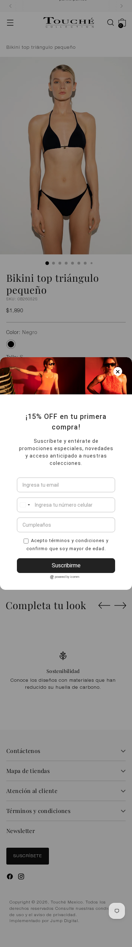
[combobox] (24, 505)
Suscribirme (66, 565)
